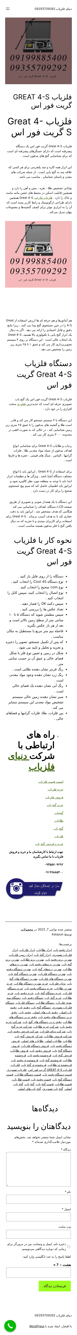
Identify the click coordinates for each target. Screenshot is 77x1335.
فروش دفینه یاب (40, 1050)
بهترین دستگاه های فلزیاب (55, 978)
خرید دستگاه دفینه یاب (39, 988)
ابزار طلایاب (44, 950)
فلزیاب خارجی (43, 197)
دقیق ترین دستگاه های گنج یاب (42, 1022)
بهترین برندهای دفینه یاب (45, 964)
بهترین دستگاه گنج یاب (23, 974)
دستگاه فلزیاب (25, 1002)
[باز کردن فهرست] (7, 8)
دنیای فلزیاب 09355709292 (53, 8)
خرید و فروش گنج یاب (49, 844)
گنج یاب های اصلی (29, 1089)
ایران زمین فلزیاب (21, 955)
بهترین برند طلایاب (32, 959)
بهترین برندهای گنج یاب (47, 969)
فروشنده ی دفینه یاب (25, 1060)
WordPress (36, 1326)
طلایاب (58, 820)
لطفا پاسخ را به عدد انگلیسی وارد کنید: (46, 1256)
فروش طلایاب (19, 1050)
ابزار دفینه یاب (63, 950)
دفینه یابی (25, 1012)
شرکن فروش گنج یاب (29, 1036)
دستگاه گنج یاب (41, 1007)
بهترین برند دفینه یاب (59, 959)
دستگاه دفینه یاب (32, 997)
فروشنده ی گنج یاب (34, 1065)
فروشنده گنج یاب (51, 1060)
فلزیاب (59, 836)
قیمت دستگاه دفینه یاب (57, 1074)
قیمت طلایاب (63, 1084)
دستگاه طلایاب (45, 1002)
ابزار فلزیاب (27, 950)
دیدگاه (66, 1149)
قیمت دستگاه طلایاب (28, 1074)
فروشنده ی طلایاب (60, 1065)
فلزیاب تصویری (17, 1070)
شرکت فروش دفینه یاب (23, 1031)
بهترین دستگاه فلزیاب (52, 974)
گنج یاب (58, 828)
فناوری (21, 404)
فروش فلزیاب (54, 797)
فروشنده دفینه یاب (39, 1055)
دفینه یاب (24, 1007)
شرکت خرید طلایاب (46, 1026)
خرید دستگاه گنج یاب (48, 993)
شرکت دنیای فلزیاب (53, 1031)
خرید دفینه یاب (24, 993)
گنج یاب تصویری (53, 1089)
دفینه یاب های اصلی (45, 1012)
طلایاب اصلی (53, 1041)
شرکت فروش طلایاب (58, 1036)
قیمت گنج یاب (45, 1084)
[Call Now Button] (10, 1326)
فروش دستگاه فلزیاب (35, 1046)
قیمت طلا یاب (21, 1079)
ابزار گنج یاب (42, 955)
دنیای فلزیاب (31, 761)
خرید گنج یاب (55, 805)
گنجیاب (59, 813)
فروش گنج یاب (62, 1055)
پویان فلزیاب (58, 983)
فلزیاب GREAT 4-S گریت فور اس (50, 1070)
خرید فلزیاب (55, 789)
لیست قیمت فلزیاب (50, 781)
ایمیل (66, 1209)
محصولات (27, 929)
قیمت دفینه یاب (41, 1079)
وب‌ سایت (64, 1226)
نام (68, 1192)
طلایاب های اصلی (32, 1041)
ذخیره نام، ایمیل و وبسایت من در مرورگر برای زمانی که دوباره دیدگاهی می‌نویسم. (36, 1246)
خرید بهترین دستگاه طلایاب (31, 983)
